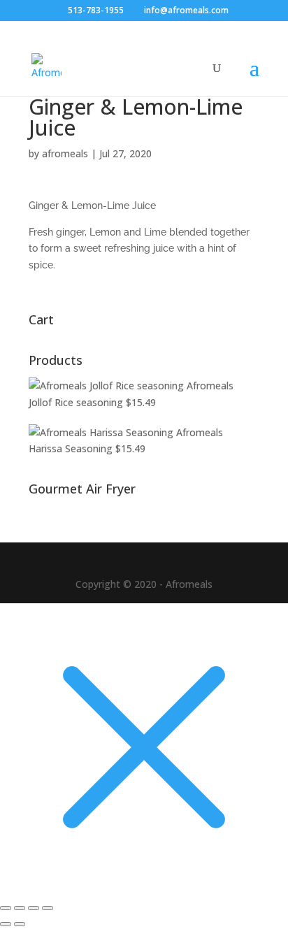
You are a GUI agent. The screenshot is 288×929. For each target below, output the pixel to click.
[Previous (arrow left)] (5, 924)
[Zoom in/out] (5, 908)
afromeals (65, 153)
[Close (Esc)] (47, 908)
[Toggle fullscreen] (19, 908)
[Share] (33, 908)
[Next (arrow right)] (19, 924)
